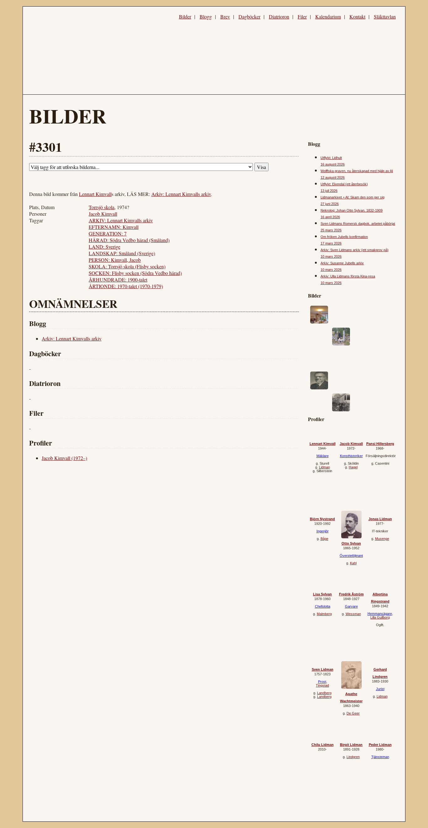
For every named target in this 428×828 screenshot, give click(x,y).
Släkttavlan (385, 16)
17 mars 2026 (331, 243)
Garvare (351, 606)
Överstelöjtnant (351, 555)
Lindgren (353, 757)
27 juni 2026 (330, 204)
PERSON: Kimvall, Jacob (115, 259)
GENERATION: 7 (108, 233)
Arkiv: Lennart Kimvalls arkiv (181, 194)
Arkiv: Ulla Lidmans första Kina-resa (348, 276)
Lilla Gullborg (380, 617)
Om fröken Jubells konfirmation (344, 237)
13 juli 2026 (329, 190)
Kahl (353, 563)
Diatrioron (279, 16)
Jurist (380, 689)
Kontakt (357, 16)
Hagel (353, 467)
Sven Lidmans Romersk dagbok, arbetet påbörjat (358, 223)
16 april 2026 (330, 217)
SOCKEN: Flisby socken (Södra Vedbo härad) (135, 273)
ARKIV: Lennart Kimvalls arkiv (121, 220)
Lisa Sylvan (322, 594)
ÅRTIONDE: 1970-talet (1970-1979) (126, 286)
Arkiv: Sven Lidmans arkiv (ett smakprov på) (355, 250)
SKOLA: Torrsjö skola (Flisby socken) (127, 266)
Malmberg (324, 614)
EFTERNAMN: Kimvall (113, 227)
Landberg (324, 693)
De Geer (353, 713)
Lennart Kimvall (95, 194)
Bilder (185, 16)
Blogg (206, 16)
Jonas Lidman (380, 519)
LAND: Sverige (104, 246)
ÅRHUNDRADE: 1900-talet (118, 279)
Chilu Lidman (322, 744)
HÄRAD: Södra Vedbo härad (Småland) (129, 240)
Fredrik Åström (351, 594)
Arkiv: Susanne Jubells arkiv (342, 263)
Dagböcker (249, 16)
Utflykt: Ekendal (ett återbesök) (344, 184)
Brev (225, 16)
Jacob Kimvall (103, 213)
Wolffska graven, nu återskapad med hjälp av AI (357, 171)
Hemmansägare (380, 613)
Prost (322, 681)
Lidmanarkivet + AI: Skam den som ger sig (352, 197)
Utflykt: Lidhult (331, 158)
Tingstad (322, 685)
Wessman (353, 614)
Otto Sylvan (351, 543)
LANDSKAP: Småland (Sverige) (122, 253)
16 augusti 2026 (333, 164)
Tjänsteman (380, 757)
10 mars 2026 (331, 256)
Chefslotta (322, 606)
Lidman (324, 467)
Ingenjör (322, 531)
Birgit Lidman (351, 744)
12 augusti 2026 (333, 177)
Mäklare (322, 456)
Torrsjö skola (101, 207)
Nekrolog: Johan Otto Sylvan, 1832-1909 (352, 210)
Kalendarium (328, 16)
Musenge (382, 539)
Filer (302, 16)
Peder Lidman (380, 744)
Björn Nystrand (322, 519)
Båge (324, 539)
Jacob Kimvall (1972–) (64, 458)
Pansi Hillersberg (380, 444)
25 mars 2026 (331, 230)
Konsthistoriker (351, 456)
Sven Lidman (322, 669)
